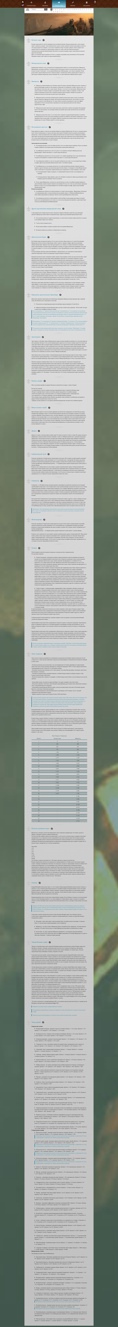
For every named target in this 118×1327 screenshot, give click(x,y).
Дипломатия (86, 5)
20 (95, 2)
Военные (72, 5)
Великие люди (59, 5)
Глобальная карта (31, 5)
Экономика (45, 5)
